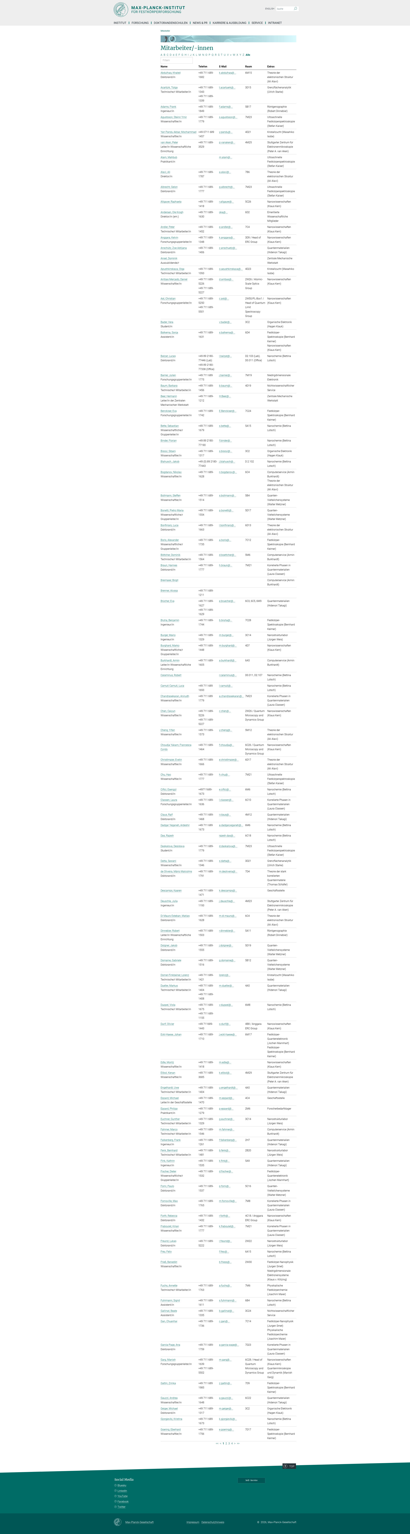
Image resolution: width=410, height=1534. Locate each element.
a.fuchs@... (225, 1285)
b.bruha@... (225, 620)
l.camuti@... (226, 685)
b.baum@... (225, 385)
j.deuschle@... (227, 901)
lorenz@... (224, 975)
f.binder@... (225, 440)
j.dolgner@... (226, 945)
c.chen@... (225, 711)
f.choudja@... (226, 745)
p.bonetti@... (226, 510)
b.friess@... (225, 1262)
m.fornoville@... (228, 1201)
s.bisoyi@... (225, 451)
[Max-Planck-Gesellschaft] (119, 1522)
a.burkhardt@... (227, 660)
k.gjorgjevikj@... (228, 1418)
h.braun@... (225, 565)
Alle (248, 54)
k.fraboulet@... (227, 1226)
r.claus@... (225, 814)
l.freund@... (225, 1241)
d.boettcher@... (227, 554)
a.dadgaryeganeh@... (231, 825)
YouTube (122, 1496)
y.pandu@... (225, 132)
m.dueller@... (226, 985)
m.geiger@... (226, 1408)
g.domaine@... (227, 960)
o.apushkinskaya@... (231, 268)
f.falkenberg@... (228, 1140)
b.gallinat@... (226, 1310)
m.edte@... (225, 1062)
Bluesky (122, 1485)
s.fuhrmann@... (227, 1300)
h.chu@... (224, 774)
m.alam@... (225, 157)
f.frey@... (224, 1251)
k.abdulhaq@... (227, 72)
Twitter (121, 1506)
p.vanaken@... (227, 142)
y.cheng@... (225, 730)
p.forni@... (225, 1186)
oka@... (223, 212)
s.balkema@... (227, 332)
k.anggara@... (227, 237)
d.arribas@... (226, 279)
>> (238, 1443)
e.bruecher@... (227, 601)
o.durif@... (225, 1023)
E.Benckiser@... (227, 410)
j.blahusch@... (227, 461)
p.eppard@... (226, 1108)
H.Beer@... (225, 396)
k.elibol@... (225, 1072)
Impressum (193, 1522)
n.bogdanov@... (228, 472)
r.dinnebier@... (227, 930)
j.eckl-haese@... (228, 1034)
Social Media (124, 1479)
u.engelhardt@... (228, 1087)
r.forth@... (224, 1215)
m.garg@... (225, 1359)
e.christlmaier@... (229, 759)
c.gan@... (224, 1321)
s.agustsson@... (228, 117)
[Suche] (295, 9)
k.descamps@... (228, 890)
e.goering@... (226, 1429)
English (269, 8)
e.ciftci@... (225, 789)
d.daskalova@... (228, 846)
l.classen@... (226, 799)
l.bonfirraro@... (227, 525)
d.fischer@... (226, 1171)
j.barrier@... (225, 375)
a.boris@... (225, 540)
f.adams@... (226, 106)
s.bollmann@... (227, 495)
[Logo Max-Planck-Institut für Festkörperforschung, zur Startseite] (174, 9)
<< (217, 1443)
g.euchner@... (226, 1119)
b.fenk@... (224, 1150)
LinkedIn (122, 1490)
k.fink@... (224, 1160)
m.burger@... (226, 635)
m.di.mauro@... (227, 915)
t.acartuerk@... (227, 87)
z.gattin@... (225, 1383)
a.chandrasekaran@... (231, 696)
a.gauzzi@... (226, 1397)
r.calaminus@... (228, 675)
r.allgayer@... (226, 201)
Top (291, 1466)
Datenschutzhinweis (212, 1522)
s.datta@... (225, 860)
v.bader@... (225, 322)
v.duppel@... (226, 1004)
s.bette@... (225, 425)
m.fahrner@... (226, 1129)
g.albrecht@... (227, 186)
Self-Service (252, 1480)
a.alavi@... (225, 172)
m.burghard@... (228, 645)
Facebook (123, 1501)
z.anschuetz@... (228, 247)
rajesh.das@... (227, 835)
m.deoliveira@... (228, 871)
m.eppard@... (226, 1098)
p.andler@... (226, 226)
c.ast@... (224, 298)
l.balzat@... (225, 356)
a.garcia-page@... (229, 1344)
